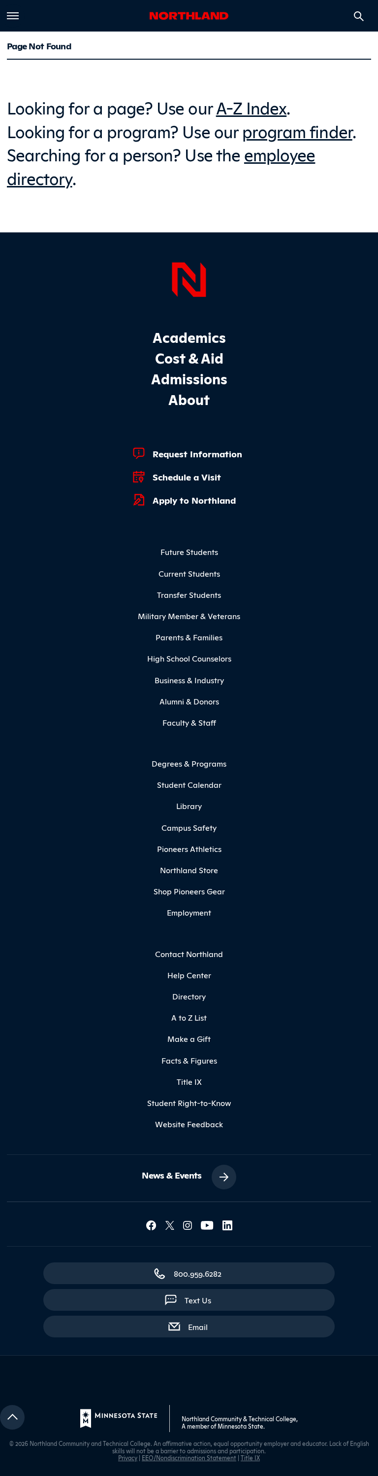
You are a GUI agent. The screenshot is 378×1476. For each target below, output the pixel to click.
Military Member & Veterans (189, 615)
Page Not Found (39, 45)
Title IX (189, 1081)
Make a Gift (189, 1038)
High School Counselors (189, 658)
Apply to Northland (194, 500)
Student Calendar (189, 784)
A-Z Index (251, 106)
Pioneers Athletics (189, 848)
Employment (189, 912)
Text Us (198, 1299)
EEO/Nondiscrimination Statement (189, 1457)
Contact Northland (189, 953)
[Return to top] (12, 1417)
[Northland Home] (189, 278)
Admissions (189, 378)
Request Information (197, 453)
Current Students (189, 573)
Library (189, 805)
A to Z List (189, 1017)
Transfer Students (189, 594)
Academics (189, 336)
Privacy (127, 1457)
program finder (297, 130)
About (189, 398)
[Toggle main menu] (12, 15)
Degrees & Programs (189, 763)
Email (203, 1326)
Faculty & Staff (189, 722)
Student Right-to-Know (189, 1102)
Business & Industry (189, 679)
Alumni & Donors (189, 701)
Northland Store (189, 869)
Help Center (189, 974)
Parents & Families (189, 636)
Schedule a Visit (187, 476)
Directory (189, 996)
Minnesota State (240, 1426)
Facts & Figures (189, 1060)
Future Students (189, 551)
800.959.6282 (197, 1273)
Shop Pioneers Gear (189, 891)
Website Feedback (189, 1123)
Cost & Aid (189, 357)
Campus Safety (189, 827)
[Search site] (358, 16)
